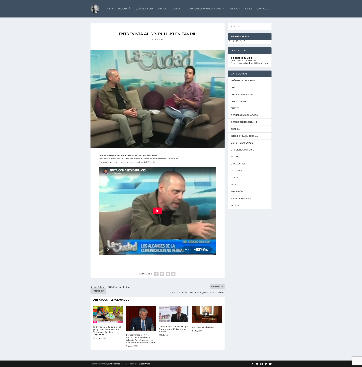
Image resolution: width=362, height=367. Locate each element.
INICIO (110, 9)
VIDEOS (235, 205)
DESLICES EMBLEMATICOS (244, 115)
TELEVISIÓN (237, 191)
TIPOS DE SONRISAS (241, 198)
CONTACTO (263, 9)
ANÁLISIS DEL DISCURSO (243, 80)
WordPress (144, 364)
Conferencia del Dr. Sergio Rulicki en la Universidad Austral (173, 329)
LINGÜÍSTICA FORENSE (242, 150)
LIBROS (162, 9)
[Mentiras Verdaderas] (207, 314)
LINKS (248, 9)
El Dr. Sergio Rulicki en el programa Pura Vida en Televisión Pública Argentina (107, 331)
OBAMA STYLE (238, 163)
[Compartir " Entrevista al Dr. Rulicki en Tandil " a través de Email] (173, 274)
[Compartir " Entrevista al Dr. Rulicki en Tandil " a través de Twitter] (162, 274)
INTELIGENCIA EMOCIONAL (244, 136)
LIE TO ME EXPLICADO (242, 143)
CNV (233, 87)
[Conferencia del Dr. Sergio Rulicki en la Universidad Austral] (174, 314)
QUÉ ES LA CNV (145, 9)
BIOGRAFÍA (124, 9)
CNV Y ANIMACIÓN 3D (242, 94)
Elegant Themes (112, 364)
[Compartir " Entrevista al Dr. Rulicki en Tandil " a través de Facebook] (156, 274)
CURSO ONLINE (238, 101)
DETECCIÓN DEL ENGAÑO (244, 122)
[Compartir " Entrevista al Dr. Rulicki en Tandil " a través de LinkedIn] (168, 274)
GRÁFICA (235, 129)
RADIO (234, 184)
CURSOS (176, 9)
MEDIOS (233, 9)
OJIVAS (234, 177)
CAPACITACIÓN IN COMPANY (204, 9)
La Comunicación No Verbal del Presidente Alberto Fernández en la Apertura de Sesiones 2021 (140, 339)
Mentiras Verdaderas (203, 327)
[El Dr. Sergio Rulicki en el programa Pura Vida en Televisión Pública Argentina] (108, 314)
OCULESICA (237, 170)
